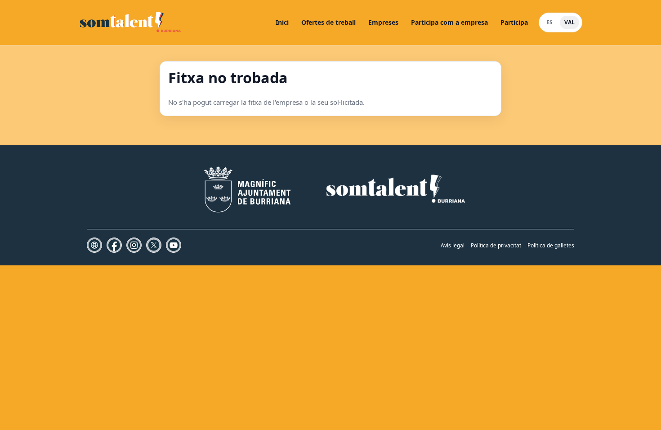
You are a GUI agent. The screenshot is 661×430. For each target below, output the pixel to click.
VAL (569, 22)
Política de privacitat (496, 245)
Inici (282, 22)
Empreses (383, 22)
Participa (514, 22)
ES (549, 22)
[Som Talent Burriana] (131, 22)
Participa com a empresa (449, 22)
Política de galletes (550, 245)
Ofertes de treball (328, 22)
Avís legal (452, 245)
